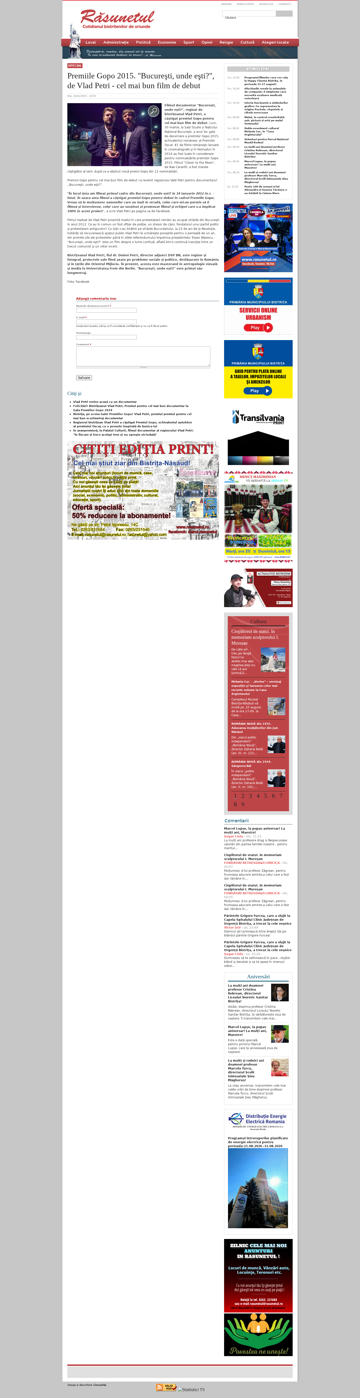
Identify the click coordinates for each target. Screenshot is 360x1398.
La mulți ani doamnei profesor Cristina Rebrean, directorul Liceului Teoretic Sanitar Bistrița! (264, 152)
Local (91, 42)
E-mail (81, 317)
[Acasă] (117, 19)
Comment (83, 344)
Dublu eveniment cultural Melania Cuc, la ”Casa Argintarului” (261, 131)
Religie (226, 42)
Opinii (207, 42)
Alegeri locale (275, 42)
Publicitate (245, 4)
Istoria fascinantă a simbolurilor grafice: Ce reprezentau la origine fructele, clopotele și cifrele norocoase (266, 107)
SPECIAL (75, 65)
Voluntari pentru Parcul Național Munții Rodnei (266, 141)
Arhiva (226, 4)
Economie (167, 42)
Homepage (83, 332)
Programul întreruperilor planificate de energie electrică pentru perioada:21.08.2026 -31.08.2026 (258, 1137)
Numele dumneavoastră (93, 306)
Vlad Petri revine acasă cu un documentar (105, 402)
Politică (143, 42)
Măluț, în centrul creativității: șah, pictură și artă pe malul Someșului (264, 120)
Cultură (247, 42)
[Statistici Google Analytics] (191, 1385)
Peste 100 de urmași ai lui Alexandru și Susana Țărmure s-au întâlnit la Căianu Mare (266, 190)
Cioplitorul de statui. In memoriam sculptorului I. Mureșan (255, 637)
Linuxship (100, 1380)
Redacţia (266, 4)
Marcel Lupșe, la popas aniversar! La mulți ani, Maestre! (260, 164)
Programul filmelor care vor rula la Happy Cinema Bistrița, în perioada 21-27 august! (266, 81)
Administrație (116, 42)
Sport (188, 42)
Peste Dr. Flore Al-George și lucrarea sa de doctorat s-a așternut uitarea (252, 685)
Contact (284, 4)
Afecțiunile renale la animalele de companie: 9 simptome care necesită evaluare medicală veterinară (265, 93)
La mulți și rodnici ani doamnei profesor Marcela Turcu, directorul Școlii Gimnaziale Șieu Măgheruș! (266, 177)
